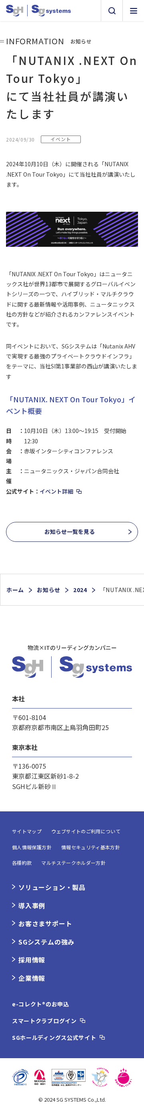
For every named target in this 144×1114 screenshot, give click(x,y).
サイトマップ (27, 831)
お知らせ (48, 590)
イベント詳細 (56, 491)
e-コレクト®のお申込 (40, 1004)
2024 (80, 590)
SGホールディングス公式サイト (54, 1037)
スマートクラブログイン (44, 1021)
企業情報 (31, 978)
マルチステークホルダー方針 (73, 862)
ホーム (15, 590)
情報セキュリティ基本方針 (90, 847)
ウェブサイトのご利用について (85, 831)
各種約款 (22, 862)
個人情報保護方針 (32, 847)
